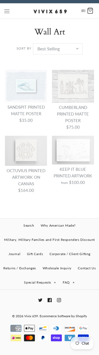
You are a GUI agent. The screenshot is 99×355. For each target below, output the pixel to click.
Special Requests (40, 282)
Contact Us (87, 268)
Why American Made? (58, 225)
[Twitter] (40, 300)
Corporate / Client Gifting (70, 254)
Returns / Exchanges (19, 268)
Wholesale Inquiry (57, 268)
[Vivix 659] (49, 11)
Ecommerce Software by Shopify (63, 316)
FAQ (69, 282)
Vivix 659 (31, 316)
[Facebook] (50, 300)
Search (28, 225)
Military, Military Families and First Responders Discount (49, 240)
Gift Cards (35, 254)
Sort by (23, 48)
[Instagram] (59, 300)
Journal (14, 254)
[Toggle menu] (7, 11)
